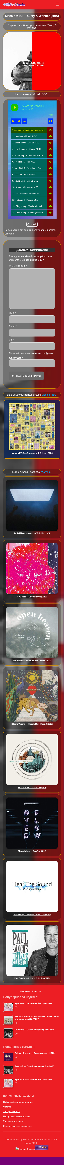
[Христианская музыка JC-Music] (14, 5)
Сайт (12, 340)
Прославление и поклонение (18, 1102)
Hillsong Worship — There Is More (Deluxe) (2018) (32, 724)
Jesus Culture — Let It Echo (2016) (32, 787)
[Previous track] (13, 121)
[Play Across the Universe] (14, 107)
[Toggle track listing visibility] (50, 121)
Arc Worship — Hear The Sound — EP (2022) (32, 915)
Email (13, 326)
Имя (12, 313)
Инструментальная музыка (16, 1116)
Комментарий (18, 265)
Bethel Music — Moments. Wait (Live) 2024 (32, 533)
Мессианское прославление (17, 1126)
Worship (7, 1106)
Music (33, 224)
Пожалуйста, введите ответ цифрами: (31, 353)
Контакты (25, 991)
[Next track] (18, 121)
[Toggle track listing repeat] (24, 121)
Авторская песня (11, 1111)
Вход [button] (34, 991)
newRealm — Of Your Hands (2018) (32, 597)
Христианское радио (13, 1121)
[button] (50, 130)
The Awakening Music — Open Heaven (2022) (32, 660)
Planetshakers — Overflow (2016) (32, 851)
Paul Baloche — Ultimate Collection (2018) (31, 978)
